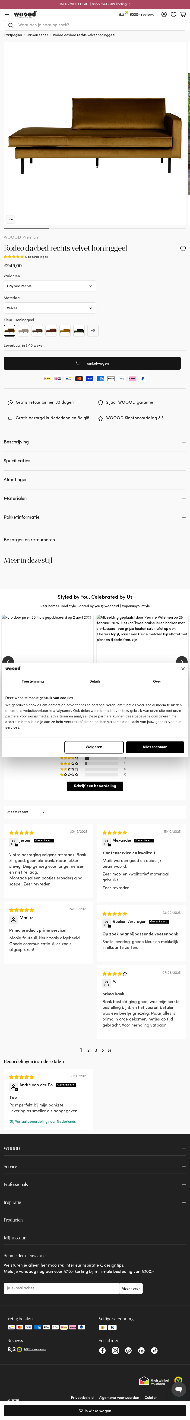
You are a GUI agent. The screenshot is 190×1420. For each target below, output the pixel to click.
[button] (95, 25)
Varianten (12, 275)
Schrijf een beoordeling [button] (95, 786)
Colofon (151, 1398)
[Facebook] (102, 1350)
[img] (21, 833)
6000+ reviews (142, 15)
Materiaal (12, 297)
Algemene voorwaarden (119, 1398)
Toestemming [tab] (33, 681)
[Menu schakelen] (7, 14)
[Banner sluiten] (183, 668)
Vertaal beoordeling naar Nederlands (45, 1122)
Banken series (37, 35)
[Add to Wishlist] (183, 249)
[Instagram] (115, 1350)
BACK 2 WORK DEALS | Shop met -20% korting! (93, 4)
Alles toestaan (155, 747)
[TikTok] (154, 1350)
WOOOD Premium (21, 238)
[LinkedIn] (141, 1350)
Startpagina (13, 35)
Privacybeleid (82, 1398)
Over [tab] (157, 681)
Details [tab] (95, 681)
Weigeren (94, 747)
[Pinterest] (128, 1350)
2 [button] (88, 1051)
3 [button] (96, 1051)
